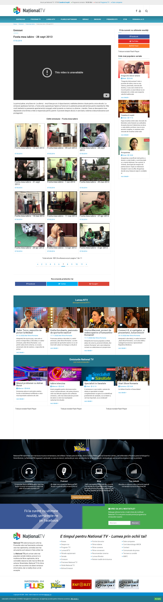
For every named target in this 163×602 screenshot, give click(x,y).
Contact (126, 547)
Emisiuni (21, 24)
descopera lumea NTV (81, 303)
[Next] (86, 264)
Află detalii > (75, 599)
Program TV (65, 547)
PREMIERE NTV (112, 19)
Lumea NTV (65, 550)
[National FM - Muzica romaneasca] (58, 584)
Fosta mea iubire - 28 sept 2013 (92, 149)
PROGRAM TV (36, 19)
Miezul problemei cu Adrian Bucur (29, 384)
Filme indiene (97, 544)
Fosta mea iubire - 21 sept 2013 (27, 183)
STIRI (125, 19)
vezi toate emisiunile (81, 362)
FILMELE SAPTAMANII (69, 19)
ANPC (125, 556)
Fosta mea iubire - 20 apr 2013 (29, 248)
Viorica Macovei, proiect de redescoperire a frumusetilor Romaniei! (98, 332)
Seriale (63, 556)
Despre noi (65, 544)
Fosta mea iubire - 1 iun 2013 (61, 182)
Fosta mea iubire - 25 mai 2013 (94, 182)
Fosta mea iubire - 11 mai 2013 (62, 216)
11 (82, 264)
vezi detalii (125, 97)
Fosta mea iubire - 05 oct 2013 (62, 148)
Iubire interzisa (57, 383)
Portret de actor (98, 541)
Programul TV (104, 2)
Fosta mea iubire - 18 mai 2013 (29, 216)
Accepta (157, 599)
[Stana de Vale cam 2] (129, 584)
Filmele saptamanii (68, 553)
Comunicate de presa (131, 550)
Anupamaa (125, 152)
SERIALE (85, 19)
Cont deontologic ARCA (132, 544)
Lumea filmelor (98, 556)
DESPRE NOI (20, 19)
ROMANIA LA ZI (138, 19)
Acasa (15, 24)
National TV (47, 594)
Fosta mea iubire (30, 24)
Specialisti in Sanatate (95, 383)
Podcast (64, 481)
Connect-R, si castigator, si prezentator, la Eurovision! (131, 331)
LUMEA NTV (50, 19)
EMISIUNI (97, 19)
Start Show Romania (31, 335)
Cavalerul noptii (64, 2)
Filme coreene (97, 547)
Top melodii (134, 481)
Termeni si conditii (130, 553)
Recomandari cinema (100, 553)
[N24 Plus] (34, 584)
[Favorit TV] (81, 584)
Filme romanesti (98, 550)
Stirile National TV (68, 565)
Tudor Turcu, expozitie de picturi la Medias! (29, 331)
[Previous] (37, 264)
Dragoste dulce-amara (130, 76)
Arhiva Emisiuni (67, 568)
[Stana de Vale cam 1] (105, 584)
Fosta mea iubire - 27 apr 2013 (94, 216)
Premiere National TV (69, 562)
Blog (99, 481)
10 (77, 264)
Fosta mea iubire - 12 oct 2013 (29, 148)
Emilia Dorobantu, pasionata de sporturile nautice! (63, 331)
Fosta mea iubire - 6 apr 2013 (94, 248)
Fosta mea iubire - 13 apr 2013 (61, 248)
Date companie (117, 2)
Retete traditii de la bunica (102, 559)
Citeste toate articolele (81, 497)
